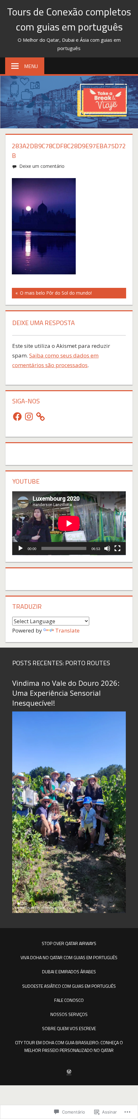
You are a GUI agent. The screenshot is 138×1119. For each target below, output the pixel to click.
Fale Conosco (69, 1000)
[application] (69, 523)
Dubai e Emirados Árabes (69, 971)
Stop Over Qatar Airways (69, 943)
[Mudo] (107, 548)
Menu (31, 66)
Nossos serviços (69, 1014)
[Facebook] (17, 416)
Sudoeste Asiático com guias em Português (69, 986)
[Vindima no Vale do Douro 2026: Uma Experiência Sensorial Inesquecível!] (68, 911)
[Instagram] (29, 416)
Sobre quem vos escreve (69, 1028)
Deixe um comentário (42, 166)
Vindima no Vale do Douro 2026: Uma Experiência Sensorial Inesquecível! (65, 693)
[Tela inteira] (117, 548)
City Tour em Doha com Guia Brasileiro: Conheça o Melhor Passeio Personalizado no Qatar (69, 1046)
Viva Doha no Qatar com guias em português (69, 957)
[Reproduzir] (20, 548)
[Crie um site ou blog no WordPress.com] (69, 1071)
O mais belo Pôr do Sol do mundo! (52, 293)
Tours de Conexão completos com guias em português (69, 19)
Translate (67, 630)
